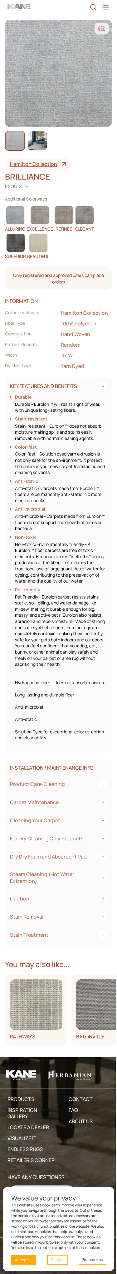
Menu (102, 7)
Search (90, 7)
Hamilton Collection (33, 164)
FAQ (71, 1122)
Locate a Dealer (28, 1139)
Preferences (89, 1259)
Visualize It (22, 1150)
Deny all (56, 1259)
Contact (79, 1111)
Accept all (23, 1259)
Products (20, 1111)
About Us (79, 1133)
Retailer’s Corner (20, 1175)
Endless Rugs (25, 1161)
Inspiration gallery (22, 1125)
